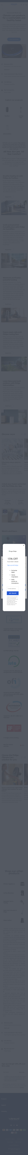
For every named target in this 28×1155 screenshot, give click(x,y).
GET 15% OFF (12, 593)
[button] (23, 545)
